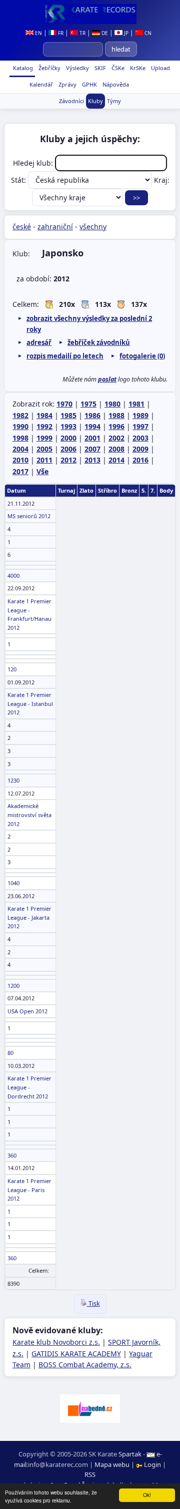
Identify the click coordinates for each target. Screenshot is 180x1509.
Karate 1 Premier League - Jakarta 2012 (30, 917)
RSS (90, 1474)
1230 (14, 780)
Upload (160, 68)
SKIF (99, 68)
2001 (92, 438)
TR (82, 33)
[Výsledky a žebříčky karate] (90, 14)
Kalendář (40, 84)
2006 (68, 449)
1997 (140, 426)
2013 (92, 460)
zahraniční (55, 226)
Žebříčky (48, 68)
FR (60, 33)
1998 (20, 438)
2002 (116, 438)
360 (12, 1155)
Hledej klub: (34, 163)
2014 (116, 460)
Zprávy (66, 84)
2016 (140, 460)
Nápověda (115, 84)
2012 (68, 460)
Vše (42, 471)
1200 (14, 985)
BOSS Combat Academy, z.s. (85, 1364)
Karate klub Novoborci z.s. (56, 1342)
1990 (20, 426)
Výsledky (76, 68)
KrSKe (137, 68)
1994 (92, 426)
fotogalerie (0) (142, 355)
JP (125, 33)
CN (147, 33)
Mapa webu (112, 1464)
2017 (20, 471)
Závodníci (71, 101)
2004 (20, 449)
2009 (140, 449)
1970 (64, 404)
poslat (107, 379)
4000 (14, 575)
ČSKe (117, 68)
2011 (44, 460)
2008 (116, 449)
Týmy (114, 101)
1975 (88, 404)
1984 (44, 415)
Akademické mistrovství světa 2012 (30, 814)
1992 (44, 426)
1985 (68, 415)
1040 (14, 883)
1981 (136, 404)
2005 (44, 449)
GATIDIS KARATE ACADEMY (76, 1353)
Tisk (93, 1303)
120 (12, 669)
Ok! (147, 1494)
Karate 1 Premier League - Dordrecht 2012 (30, 1086)
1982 (20, 415)
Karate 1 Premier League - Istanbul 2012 (30, 703)
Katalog (22, 68)
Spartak (130, 1453)
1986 (92, 415)
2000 (68, 438)
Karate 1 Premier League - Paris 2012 (30, 1189)
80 (11, 1052)
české (21, 226)
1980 (112, 404)
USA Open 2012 (28, 1011)
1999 (44, 438)
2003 (140, 438)
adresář (39, 342)
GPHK (88, 84)
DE (104, 33)
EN (38, 33)
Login (152, 1464)
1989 (140, 415)
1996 (116, 426)
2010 (20, 460)
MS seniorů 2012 (29, 516)
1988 (116, 415)
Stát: (19, 180)
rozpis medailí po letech (65, 355)
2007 (92, 449)
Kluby (95, 101)
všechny (93, 226)
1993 (68, 426)
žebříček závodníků (99, 342)
